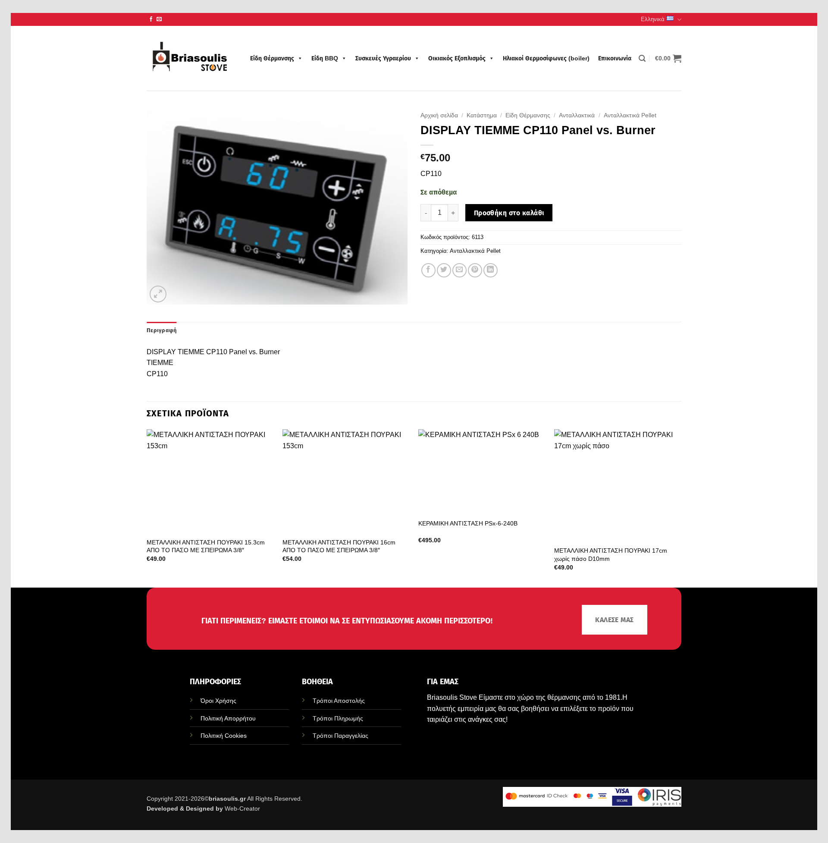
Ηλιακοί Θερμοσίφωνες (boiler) (546, 58)
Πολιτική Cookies (224, 735)
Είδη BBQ (324, 58)
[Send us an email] (159, 19)
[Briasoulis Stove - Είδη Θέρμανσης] (190, 58)
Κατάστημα (482, 115)
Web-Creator (242, 808)
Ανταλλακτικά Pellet (630, 115)
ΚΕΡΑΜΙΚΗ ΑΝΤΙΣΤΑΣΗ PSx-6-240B (468, 523)
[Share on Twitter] (444, 270)
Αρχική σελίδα (439, 115)
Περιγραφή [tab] (161, 330)
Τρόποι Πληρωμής (338, 718)
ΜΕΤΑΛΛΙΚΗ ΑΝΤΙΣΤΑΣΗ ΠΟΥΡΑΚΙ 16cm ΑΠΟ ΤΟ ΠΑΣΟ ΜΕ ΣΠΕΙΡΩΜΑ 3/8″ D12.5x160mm (338, 550)
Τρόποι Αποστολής (339, 700)
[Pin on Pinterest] (475, 270)
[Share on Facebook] (428, 270)
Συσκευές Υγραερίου (383, 58)
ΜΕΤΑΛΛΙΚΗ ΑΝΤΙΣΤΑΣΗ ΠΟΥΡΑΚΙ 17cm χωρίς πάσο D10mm (610, 554)
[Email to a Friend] (459, 270)
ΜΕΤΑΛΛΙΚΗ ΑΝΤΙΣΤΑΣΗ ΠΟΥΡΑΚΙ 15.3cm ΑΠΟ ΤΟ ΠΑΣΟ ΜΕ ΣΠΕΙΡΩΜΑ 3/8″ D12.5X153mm (206, 550)
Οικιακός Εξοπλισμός (457, 58)
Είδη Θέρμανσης (272, 58)
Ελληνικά (653, 19)
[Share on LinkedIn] (490, 270)
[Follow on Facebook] (151, 19)
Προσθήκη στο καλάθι (509, 213)
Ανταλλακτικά (577, 115)
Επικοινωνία (614, 58)
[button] (642, 58)
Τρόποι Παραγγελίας (340, 735)
